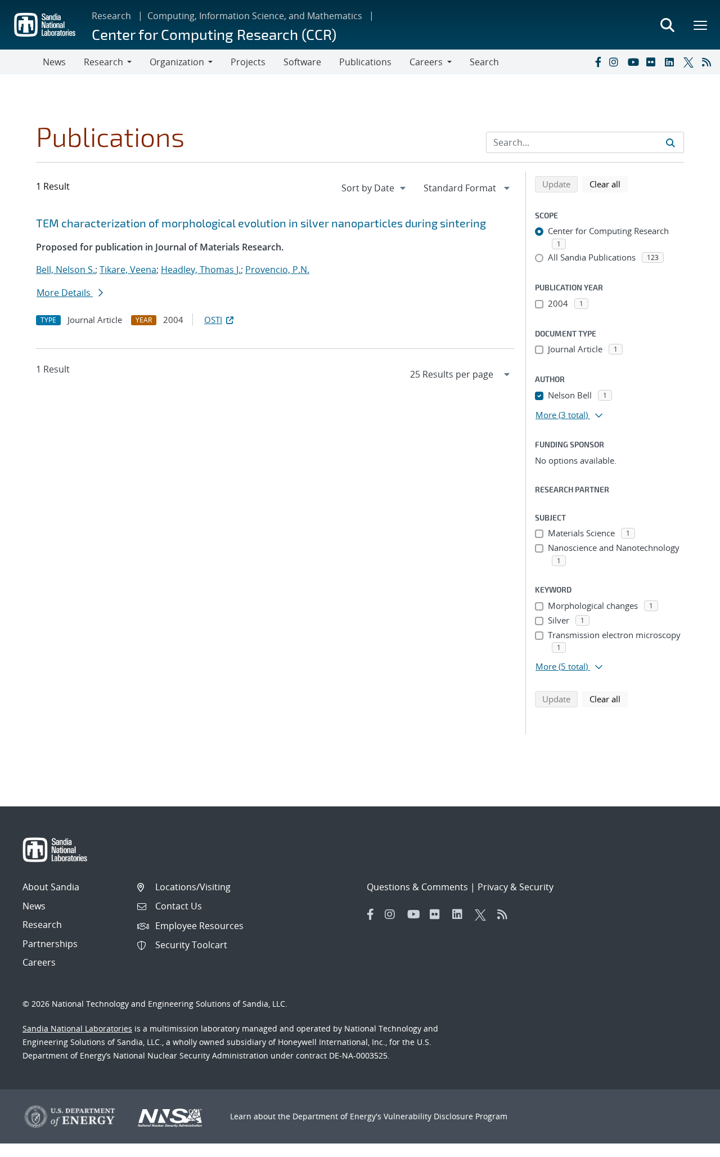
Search (484, 62)
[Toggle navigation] (21, 62)
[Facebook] (597, 62)
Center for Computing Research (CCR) (214, 34)
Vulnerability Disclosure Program (445, 1116)
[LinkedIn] (671, 62)
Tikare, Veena (128, 269)
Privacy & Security (516, 887)
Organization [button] (177, 62)
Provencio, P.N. (277, 269)
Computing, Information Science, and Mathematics (254, 16)
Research (111, 16)
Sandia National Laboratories (77, 1028)
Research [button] (103, 62)
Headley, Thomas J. (201, 269)
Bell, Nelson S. (65, 269)
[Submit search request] (670, 142)
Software (302, 62)
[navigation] (375, 188)
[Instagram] (616, 62)
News (54, 62)
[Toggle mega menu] (700, 24)
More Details (65, 292)
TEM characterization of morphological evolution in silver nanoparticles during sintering (261, 223)
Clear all (609, 184)
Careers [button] (426, 62)
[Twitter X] (690, 62)
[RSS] (709, 62)
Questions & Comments (417, 887)
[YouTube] (634, 62)
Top (686, 1144)
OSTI (213, 319)
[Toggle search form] (667, 24)
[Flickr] (653, 62)
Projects (248, 62)
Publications (365, 62)
